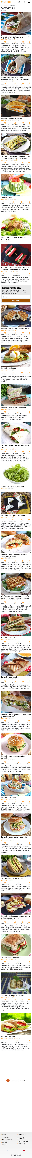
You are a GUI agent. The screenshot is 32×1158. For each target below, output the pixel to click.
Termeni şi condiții (23, 1141)
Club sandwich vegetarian (10, 957)
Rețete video (5, 1137)
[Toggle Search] (24, 2)
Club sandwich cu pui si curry (12, 878)
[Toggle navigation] (29, 2)
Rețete (4, 1134)
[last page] (24, 1080)
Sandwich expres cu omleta (11, 119)
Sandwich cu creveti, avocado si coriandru (13, 757)
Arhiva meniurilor (7, 1139)
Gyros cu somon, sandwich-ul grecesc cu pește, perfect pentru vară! (15, 37)
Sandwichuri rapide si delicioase (13, 995)
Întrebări (4, 1142)
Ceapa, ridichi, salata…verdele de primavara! (13, 238)
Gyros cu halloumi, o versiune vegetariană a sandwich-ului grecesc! (15, 78)
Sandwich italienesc (8, 1036)
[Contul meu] (19, 2)
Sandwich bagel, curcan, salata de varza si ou (14, 838)
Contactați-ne (22, 1134)
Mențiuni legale (22, 1143)
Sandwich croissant (8, 368)
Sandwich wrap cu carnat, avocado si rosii (15, 446)
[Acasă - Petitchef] (2, 5)
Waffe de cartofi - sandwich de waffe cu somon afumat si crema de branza (15, 597)
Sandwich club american (10, 677)
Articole (4, 1145)
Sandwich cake (7, 198)
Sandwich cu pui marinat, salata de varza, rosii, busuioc (14, 555)
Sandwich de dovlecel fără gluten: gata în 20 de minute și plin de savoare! (15, 157)
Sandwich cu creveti (8, 797)
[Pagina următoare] (20, 1080)
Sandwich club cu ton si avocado (13, 408)
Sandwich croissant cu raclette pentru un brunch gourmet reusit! (15, 917)
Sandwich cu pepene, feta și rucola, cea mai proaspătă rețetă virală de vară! (16, 268)
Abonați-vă (16, 300)
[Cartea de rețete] (14, 2)
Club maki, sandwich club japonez (13, 515)
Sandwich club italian (9, 637)
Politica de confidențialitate (21, 1137)
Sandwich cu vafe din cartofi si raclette (15, 329)
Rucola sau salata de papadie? (12, 487)
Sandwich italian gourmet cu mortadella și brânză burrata (16, 715)
